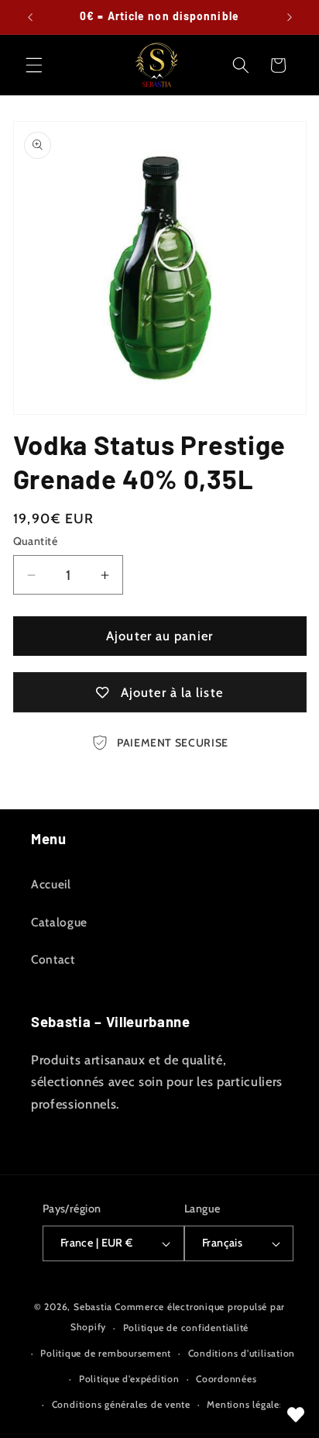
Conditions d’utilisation (241, 1353)
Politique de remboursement (105, 1353)
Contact (53, 959)
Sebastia (93, 1306)
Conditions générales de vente (121, 1404)
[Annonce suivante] (290, 17)
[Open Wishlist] (295, 1414)
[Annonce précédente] (30, 17)
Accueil (51, 884)
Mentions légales (245, 1404)
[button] (34, 65)
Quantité (35, 541)
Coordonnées (226, 1379)
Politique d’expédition (129, 1379)
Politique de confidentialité (186, 1327)
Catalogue (59, 922)
